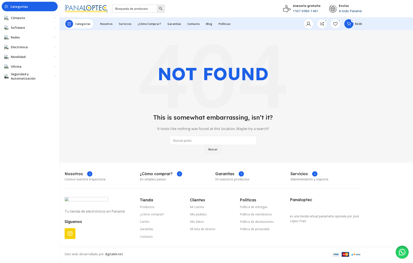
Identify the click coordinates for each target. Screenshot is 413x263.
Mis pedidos (198, 214)
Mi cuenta (197, 207)
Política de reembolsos (256, 214)
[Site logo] (86, 8)
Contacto (146, 236)
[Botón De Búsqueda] (161, 8)
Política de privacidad (254, 229)
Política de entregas (254, 207)
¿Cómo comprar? (152, 214)
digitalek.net (114, 254)
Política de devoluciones (257, 222)
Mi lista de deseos (202, 229)
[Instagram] (70, 233)
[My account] (308, 23)
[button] (402, 252)
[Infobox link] (78, 173)
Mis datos (197, 222)
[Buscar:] (134, 9)
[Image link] (86, 200)
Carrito (144, 222)
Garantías (146, 229)
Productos (147, 207)
